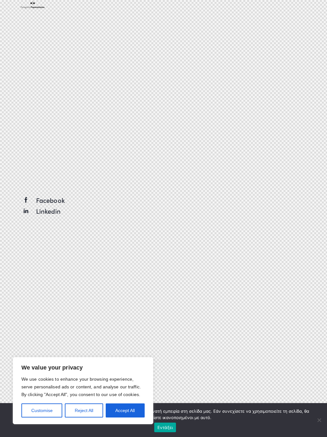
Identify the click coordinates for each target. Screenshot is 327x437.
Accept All (125, 410)
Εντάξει (165, 427)
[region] (83, 390)
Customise (42, 410)
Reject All (84, 410)
